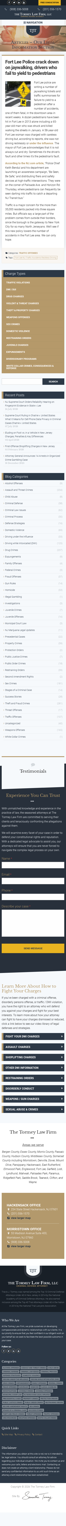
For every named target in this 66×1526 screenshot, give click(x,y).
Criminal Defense (14, 503)
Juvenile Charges (17, 345)
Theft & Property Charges (23, 310)
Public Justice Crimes (16, 656)
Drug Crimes (11, 550)
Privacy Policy (23, 1434)
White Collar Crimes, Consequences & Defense (30, 367)
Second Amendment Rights (19, 676)
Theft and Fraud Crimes (17, 703)
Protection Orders (14, 650)
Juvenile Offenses (14, 616)
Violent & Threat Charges (22, 303)
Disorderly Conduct (20, 1088)
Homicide (10, 590)
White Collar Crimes (15, 736)
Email (6, 874)
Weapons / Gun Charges (22, 1099)
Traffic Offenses (28, 253)
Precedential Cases (15, 636)
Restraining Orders (18, 338)
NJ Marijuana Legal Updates (20, 630)
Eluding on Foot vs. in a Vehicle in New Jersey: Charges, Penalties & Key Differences (29, 434)
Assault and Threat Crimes (19, 490)
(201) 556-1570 (52, 9)
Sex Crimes (13, 324)
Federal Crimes (13, 570)
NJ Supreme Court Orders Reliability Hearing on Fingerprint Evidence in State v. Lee (29, 404)
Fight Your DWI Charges (23, 1036)
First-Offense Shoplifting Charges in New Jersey (30, 446)
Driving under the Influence (19, 536)
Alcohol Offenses (14, 483)
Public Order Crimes (15, 663)
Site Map (8, 1434)
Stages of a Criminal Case (18, 690)
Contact (38, 1434)
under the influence (41, 143)
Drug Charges (15, 296)
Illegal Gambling (13, 596)
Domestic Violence (18, 331)
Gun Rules (10, 583)
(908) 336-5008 (19, 9)
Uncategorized (12, 723)
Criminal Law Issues (15, 510)
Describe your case (16, 906)
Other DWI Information (22, 1067)
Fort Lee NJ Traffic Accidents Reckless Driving (36, 257)
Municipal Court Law (16, 623)
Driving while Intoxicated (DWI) (21, 543)
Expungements (15, 352)
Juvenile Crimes (13, 610)
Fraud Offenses (13, 576)
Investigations (12, 603)
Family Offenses (13, 563)
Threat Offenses (13, 710)
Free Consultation (49, 3)
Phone (7, 890)
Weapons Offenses (18, 317)
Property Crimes (13, 643)
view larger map (20, 1218)
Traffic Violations (18, 282)
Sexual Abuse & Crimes (22, 1109)
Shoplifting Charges (21, 1057)
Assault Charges (18, 1047)
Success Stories (13, 696)
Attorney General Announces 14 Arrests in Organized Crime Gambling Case (32, 458)
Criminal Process (14, 516)
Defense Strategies (15, 523)
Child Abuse (11, 496)
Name (7, 859)
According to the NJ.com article (24, 163)
